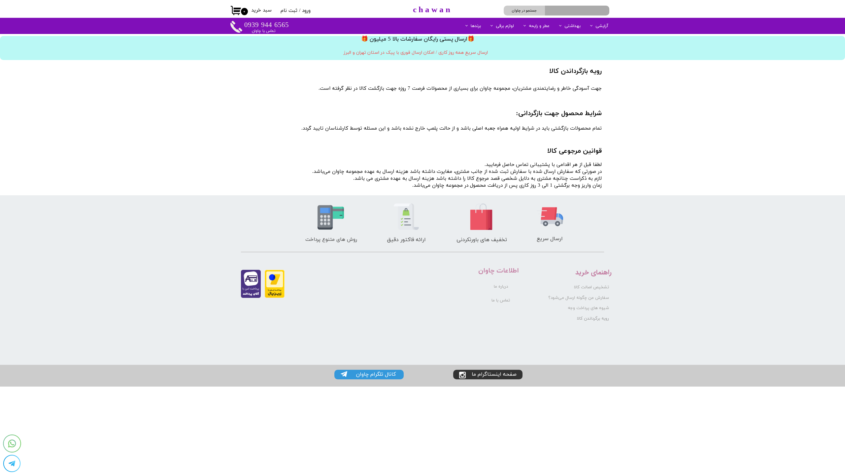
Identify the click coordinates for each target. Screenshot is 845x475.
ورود (306, 10)
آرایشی (601, 26)
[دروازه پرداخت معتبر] (275, 297)
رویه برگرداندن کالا (593, 319)
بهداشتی (572, 26)
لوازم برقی (505, 26)
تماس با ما (500, 300)
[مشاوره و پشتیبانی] (12, 463)
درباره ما (501, 287)
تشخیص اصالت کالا (591, 287)
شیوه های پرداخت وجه (588, 308)
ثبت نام (289, 10)
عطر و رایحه (539, 26)
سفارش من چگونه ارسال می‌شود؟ (578, 298)
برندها (476, 26)
